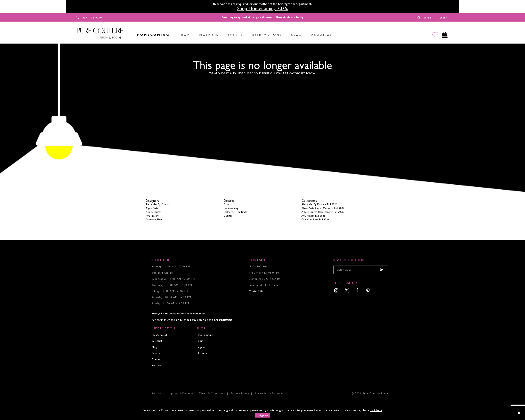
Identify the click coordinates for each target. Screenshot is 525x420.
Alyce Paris (152, 208)
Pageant (202, 347)
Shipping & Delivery (180, 393)
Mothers (202, 353)
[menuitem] (128, 34)
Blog (154, 347)
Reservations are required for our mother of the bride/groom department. (262, 4)
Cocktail (228, 215)
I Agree (262, 415)
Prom (226, 204)
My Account (159, 334)
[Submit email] (382, 270)
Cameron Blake (154, 219)
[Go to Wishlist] (435, 34)
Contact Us (256, 291)
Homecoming (231, 208)
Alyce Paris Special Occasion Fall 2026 (323, 208)
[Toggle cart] (444, 34)
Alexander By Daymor (158, 204)
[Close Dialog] (519, 413)
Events (156, 353)
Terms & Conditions (212, 393)
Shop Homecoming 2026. (262, 8)
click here (376, 410)
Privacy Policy (240, 393)
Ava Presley (152, 215)
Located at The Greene (264, 285)
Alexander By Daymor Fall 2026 (319, 204)
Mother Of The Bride (235, 211)
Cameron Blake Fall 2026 (315, 219)
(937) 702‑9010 (259, 266)
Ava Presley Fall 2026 (313, 215)
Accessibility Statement (270, 393)
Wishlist (157, 340)
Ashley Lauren (153, 211)
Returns (157, 365)
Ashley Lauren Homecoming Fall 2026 (322, 211)
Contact (157, 359)
